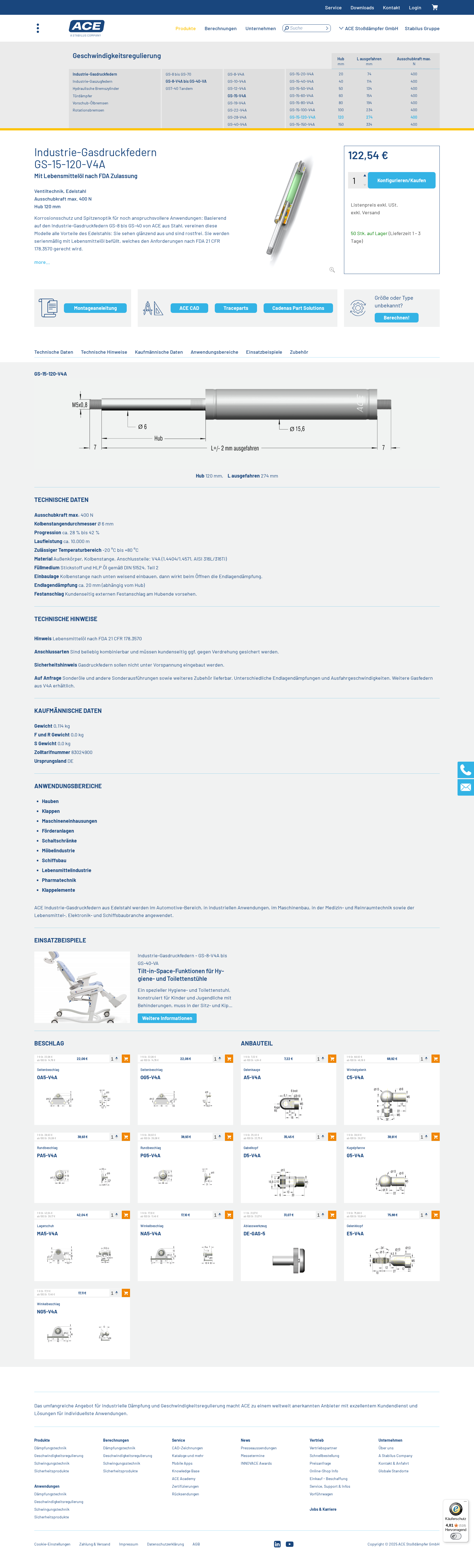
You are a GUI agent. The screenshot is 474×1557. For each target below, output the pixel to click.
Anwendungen (47, 1486)
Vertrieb (317, 1440)
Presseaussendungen (259, 1447)
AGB (196, 1544)
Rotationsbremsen (88, 110)
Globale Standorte (393, 1471)
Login (415, 7)
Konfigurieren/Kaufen (401, 180)
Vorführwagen (321, 1494)
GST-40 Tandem (179, 88)
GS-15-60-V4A (302, 95)
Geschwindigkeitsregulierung (58, 1455)
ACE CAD (189, 308)
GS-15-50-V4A (302, 88)
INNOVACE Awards (256, 1463)
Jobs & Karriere (323, 1509)
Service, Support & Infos (330, 1486)
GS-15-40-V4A (302, 81)
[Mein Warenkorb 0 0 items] (435, 7)
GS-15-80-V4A (302, 102)
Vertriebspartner (323, 1447)
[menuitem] (186, 28)
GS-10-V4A (237, 81)
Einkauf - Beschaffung (328, 1478)
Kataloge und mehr (188, 1455)
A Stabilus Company (395, 1455)
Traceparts (236, 308)
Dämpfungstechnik (50, 1447)
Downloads (362, 7)
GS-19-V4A (237, 103)
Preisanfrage (320, 1463)
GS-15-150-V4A (302, 124)
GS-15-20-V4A (302, 74)
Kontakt (391, 7)
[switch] (455, 1536)
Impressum (128, 1544)
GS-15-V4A (237, 95)
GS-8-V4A (236, 74)
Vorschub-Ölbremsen (90, 103)
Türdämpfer (82, 95)
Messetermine (252, 1455)
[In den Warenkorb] (126, 1059)
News (245, 1440)
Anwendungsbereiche (214, 352)
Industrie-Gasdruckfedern (95, 74)
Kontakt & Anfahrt (394, 1463)
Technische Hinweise (104, 352)
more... (42, 262)
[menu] (226, 28)
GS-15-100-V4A (302, 109)
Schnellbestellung (324, 1455)
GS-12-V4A (237, 88)
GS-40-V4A (237, 124)
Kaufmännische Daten (159, 352)
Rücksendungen (185, 1494)
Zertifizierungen (185, 1486)
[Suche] (327, 28)
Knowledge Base (185, 1471)
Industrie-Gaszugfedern (92, 81)
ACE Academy (183, 1478)
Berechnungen (116, 1440)
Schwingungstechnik (51, 1463)
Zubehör (299, 352)
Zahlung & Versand (94, 1544)
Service (333, 7)
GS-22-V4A (237, 110)
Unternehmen (390, 1440)
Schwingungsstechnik (121, 1463)
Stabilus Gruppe (422, 28)
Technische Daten (53, 352)
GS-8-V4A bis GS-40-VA (186, 81)
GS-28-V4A (237, 117)
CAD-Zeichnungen (187, 1447)
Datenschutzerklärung (165, 1544)
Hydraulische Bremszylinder (96, 88)
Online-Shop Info (324, 1471)
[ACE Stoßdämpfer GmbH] (87, 28)
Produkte (42, 1440)
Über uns (386, 1447)
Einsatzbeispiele (264, 352)
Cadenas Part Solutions (298, 308)
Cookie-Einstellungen (52, 1544)
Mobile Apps (182, 1463)
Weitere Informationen (167, 1018)
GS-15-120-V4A (302, 117)
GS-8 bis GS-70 (178, 74)
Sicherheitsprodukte (51, 1471)
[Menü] (465, 1502)
